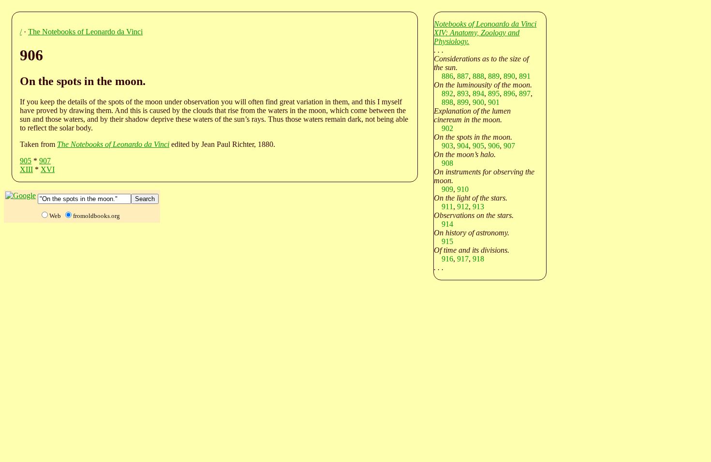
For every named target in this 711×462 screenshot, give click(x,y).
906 (494, 146)
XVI (48, 169)
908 (447, 163)
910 (463, 189)
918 (478, 259)
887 (463, 76)
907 (45, 161)
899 (463, 102)
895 (494, 93)
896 (509, 93)
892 (447, 93)
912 (463, 206)
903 (447, 146)
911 (447, 206)
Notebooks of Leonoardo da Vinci (485, 24)
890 (509, 76)
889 (494, 76)
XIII (26, 169)
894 (478, 93)
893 (463, 93)
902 (447, 128)
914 (447, 224)
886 (447, 76)
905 (25, 161)
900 (478, 102)
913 (478, 206)
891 (525, 76)
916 (447, 259)
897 (525, 93)
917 (463, 259)
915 (447, 241)
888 (478, 76)
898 (447, 102)
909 (447, 189)
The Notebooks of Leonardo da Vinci (85, 32)
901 (494, 102)
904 (463, 146)
